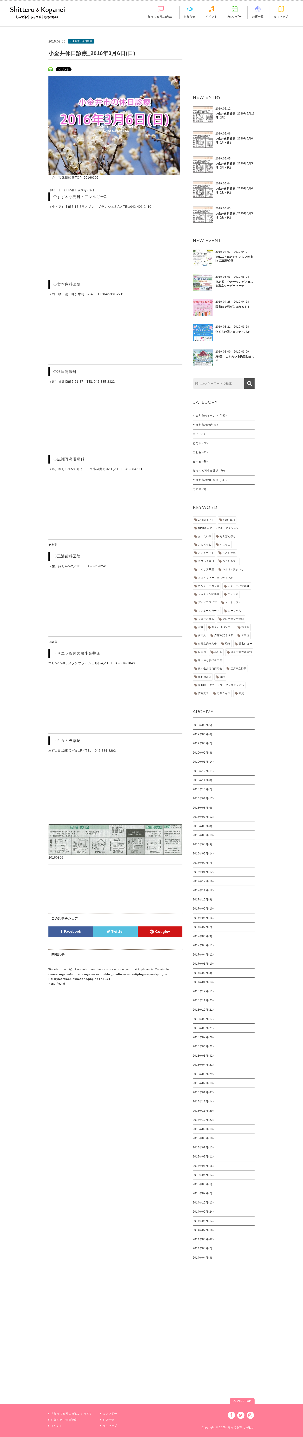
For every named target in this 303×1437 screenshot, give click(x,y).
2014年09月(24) (203, 1211)
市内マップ (281, 16)
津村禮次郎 (204, 676)
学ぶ (195, 433)
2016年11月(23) (203, 1000)
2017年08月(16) (203, 917)
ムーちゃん (234, 610)
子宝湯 (245, 635)
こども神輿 (229, 552)
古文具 (202, 635)
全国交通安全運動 (233, 618)
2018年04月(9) (202, 844)
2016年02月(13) (203, 1083)
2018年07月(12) (203, 816)
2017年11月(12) (203, 890)
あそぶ (197, 443)
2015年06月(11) (203, 1156)
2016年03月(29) (203, 1074)
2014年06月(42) (203, 1239)
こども (197, 452)
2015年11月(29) (203, 1110)
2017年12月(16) (203, 881)
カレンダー (234, 16)
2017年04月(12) (203, 954)
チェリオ (233, 594)
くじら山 (225, 544)
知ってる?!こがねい (161, 16)
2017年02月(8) (202, 973)
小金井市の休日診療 (206, 479)
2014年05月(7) (202, 1248)
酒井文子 (203, 693)
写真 (200, 627)
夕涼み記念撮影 (223, 635)
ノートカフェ (233, 602)
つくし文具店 (206, 569)
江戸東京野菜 (238, 668)
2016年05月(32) (203, 1055)
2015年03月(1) (202, 1184)
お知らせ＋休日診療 (64, 1419)
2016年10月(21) (203, 1009)
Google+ (162, 931)
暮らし (218, 651)
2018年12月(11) (203, 771)
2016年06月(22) (203, 1046)
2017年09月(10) (203, 908)
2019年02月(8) (202, 752)
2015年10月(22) (203, 1119)
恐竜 (227, 643)
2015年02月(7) (202, 1193)
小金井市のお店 (203, 424)
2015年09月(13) (203, 1129)
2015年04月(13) (203, 1174)
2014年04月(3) (202, 1257)
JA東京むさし (206, 519)
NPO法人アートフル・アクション (218, 528)
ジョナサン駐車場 (209, 594)
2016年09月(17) (203, 1019)
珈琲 (222, 676)
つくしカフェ (230, 561)
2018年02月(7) (202, 862)
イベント (211, 16)
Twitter (117, 931)
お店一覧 (258, 16)
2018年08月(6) (202, 807)
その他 (197, 489)
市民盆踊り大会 (207, 643)
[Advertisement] (224, 65)
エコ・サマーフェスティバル (215, 577)
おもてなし (204, 544)
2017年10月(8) (202, 899)
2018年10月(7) (202, 789)
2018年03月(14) (203, 853)
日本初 (202, 651)
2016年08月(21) (203, 1028)
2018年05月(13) (203, 835)
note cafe (229, 519)
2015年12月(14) (203, 1101)
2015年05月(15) (203, 1165)
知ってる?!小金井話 (205, 470)
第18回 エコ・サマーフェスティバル (221, 685)
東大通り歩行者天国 (210, 660)
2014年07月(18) (203, 1230)
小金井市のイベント (206, 415)
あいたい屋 (204, 536)
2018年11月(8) (202, 780)
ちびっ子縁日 (206, 561)
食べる (197, 461)
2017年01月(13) (203, 982)
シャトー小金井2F (239, 585)
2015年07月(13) (203, 1147)
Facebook (72, 931)
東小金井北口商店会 (210, 668)
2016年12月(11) (203, 991)
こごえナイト (206, 552)
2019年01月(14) (203, 761)
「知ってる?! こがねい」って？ (71, 1413)
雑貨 (241, 693)
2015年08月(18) (203, 1138)
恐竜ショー (245, 643)
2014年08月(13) (203, 1220)
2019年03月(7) (202, 743)
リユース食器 (206, 618)
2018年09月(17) (203, 798)
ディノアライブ (207, 602)
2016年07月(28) (203, 1037)
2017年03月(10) (203, 963)
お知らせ (189, 16)
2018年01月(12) (203, 871)
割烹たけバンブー (222, 627)
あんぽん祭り (228, 536)
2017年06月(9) (202, 936)
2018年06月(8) (202, 826)
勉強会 (245, 627)
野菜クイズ (223, 693)
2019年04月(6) (202, 734)
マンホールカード (209, 610)
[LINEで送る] (50, 69)
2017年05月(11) (203, 945)
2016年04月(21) (203, 1064)
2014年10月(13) (203, 1202)
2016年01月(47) (203, 1092)
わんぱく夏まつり (233, 569)
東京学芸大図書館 (241, 651)
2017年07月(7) (202, 927)
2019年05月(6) (202, 725)
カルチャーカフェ (209, 585)
